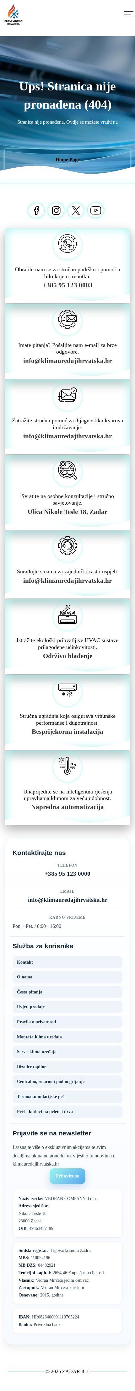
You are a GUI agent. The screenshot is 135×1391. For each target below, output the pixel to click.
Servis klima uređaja (37, 1051)
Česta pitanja (29, 992)
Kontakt (25, 962)
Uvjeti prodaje (31, 1006)
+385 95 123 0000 (67, 873)
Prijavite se (67, 1175)
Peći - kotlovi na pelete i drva (45, 1111)
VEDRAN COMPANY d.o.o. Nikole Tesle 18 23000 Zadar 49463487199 (58, 1213)
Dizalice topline (31, 1066)
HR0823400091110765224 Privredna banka (49, 1321)
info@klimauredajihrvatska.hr (67, 899)
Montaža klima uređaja (39, 1037)
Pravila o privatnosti (36, 1022)
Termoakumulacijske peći (41, 1096)
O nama (24, 977)
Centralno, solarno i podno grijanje (50, 1081)
